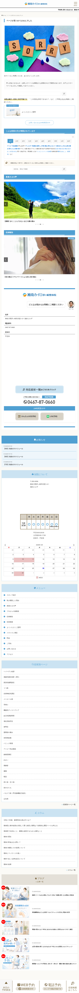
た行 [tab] (29, 141)
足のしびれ (61, 146)
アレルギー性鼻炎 (30, 146)
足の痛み (65, 149)
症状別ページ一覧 (69, 804)
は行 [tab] (42, 141)
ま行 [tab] (49, 141)
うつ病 (56, 146)
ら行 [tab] (62, 141)
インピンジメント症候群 (44, 151)
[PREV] (5, 545)
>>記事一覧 (39, 881)
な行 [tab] (36, 141)
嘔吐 (59, 151)
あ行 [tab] (10, 141)
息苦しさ (39, 146)
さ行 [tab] (23, 141)
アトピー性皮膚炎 (12, 146)
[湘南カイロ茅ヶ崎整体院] (36, 4)
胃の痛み (45, 146)
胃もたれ (51, 146)
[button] (35, 224)
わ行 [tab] (68, 141)
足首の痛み (58, 149)
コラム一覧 (72, 870)
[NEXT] (73, 545)
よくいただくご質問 (29, 112)
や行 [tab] (55, 141)
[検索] (64, 94)
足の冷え (14, 151)
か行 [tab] (17, 141)
